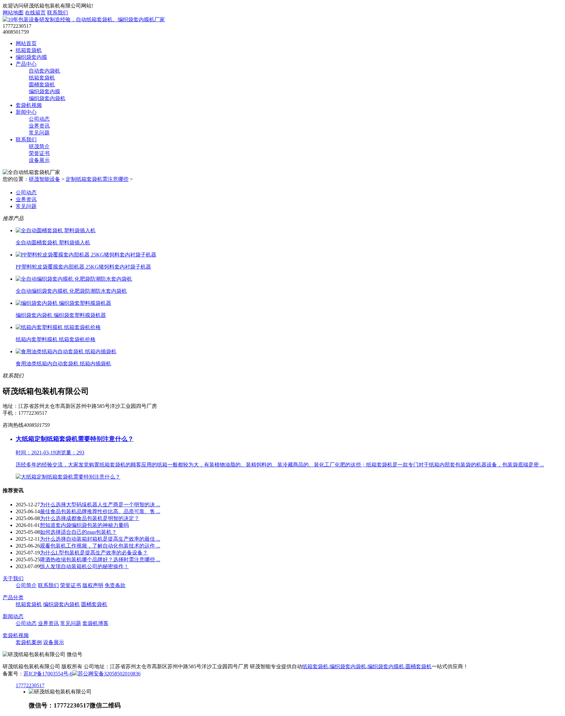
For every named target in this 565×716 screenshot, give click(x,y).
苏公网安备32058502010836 (109, 673)
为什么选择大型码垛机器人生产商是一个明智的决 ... (100, 504)
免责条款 (115, 585)
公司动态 (39, 119)
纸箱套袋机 (29, 50)
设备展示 (39, 160)
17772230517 (30, 685)
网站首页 (26, 43)
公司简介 (26, 585)
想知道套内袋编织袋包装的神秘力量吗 (84, 525)
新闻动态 (13, 616)
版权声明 (92, 585)
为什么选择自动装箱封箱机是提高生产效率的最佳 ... (100, 539)
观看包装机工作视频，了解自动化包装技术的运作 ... (100, 546)
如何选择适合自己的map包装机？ (78, 532)
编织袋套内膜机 (386, 666)
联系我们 (57, 12)
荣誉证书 (39, 153)
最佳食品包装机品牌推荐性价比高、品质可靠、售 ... (100, 511)
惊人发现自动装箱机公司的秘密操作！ (84, 566)
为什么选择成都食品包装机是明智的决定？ (89, 518)
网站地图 (13, 12)
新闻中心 (26, 112)
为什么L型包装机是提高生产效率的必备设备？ (94, 552)
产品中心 (26, 64)
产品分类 (13, 597)
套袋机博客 (95, 623)
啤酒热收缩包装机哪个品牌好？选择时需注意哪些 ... (100, 559)
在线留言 (35, 12)
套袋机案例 (29, 642)
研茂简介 (39, 146)
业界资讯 (39, 126)
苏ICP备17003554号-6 (48, 673)
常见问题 (39, 132)
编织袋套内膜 (31, 57)
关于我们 (13, 578)
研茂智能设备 (44, 179)
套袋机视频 (29, 105)
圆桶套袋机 (42, 84)
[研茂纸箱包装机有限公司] (84, 19)
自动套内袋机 (44, 71)
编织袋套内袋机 (47, 98)
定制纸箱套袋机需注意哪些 (97, 179)
